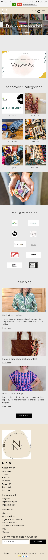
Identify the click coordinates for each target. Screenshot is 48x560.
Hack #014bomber (12, 315)
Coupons (13, 167)
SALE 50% (6, 487)
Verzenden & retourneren (13, 526)
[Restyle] (33, 255)
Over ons (6, 513)
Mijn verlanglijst (8, 505)
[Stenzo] (14, 265)
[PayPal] (23, 556)
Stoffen (5, 474)
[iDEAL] (19, 556)
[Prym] (14, 255)
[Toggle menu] (43, 11)
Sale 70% (6, 490)
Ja (14, 5)
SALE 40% (35, 167)
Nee (19, 5)
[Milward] (19, 244)
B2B (4, 529)
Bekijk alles (24, 415)
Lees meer (6, 328)
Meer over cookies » (30, 5)
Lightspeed (41, 553)
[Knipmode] (14, 233)
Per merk (12, 115)
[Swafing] (33, 265)
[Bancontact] (27, 556)
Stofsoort (35, 115)
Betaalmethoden (9, 522)
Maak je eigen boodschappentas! (19, 359)
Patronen (35, 141)
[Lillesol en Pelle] (33, 233)
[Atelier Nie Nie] (4, 11)
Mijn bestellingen (9, 502)
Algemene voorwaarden (12, 519)
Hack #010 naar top (12, 393)
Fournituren (12, 141)
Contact (5, 532)
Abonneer (38, 541)
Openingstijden (8, 516)
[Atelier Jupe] (33, 223)
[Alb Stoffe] (14, 223)
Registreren (7, 498)
